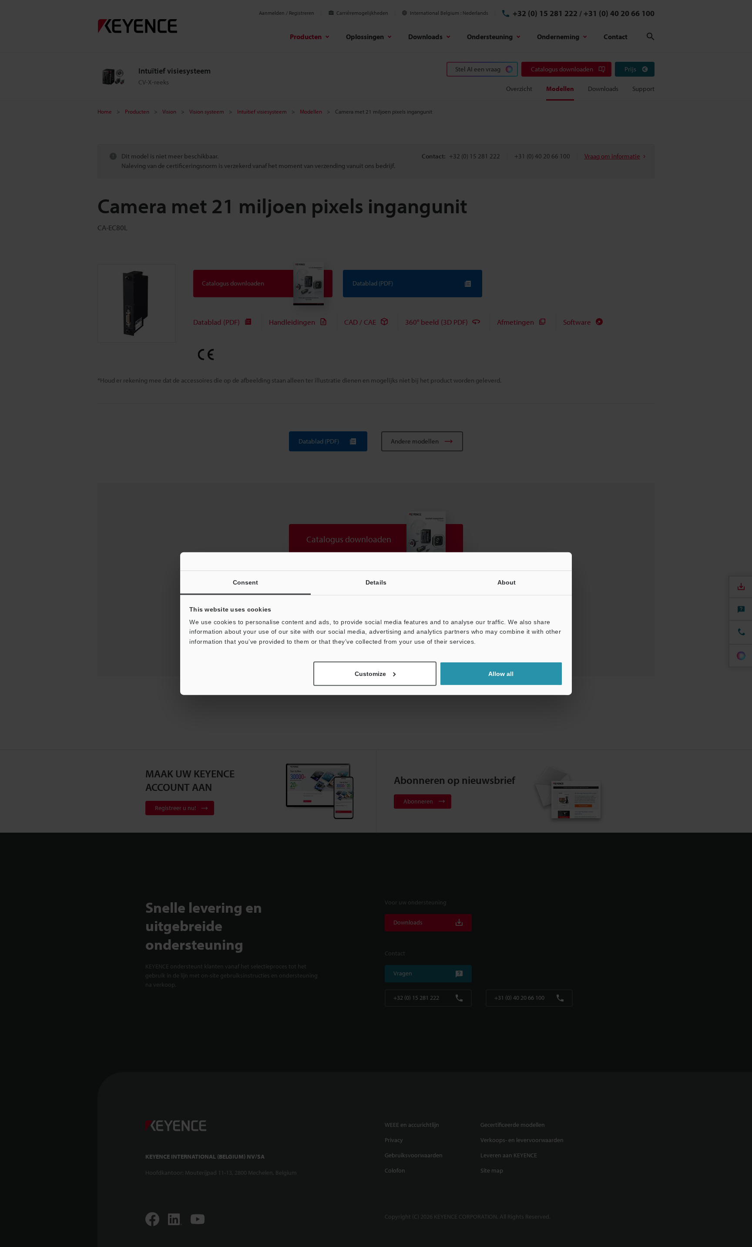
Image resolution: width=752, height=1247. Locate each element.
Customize (370, 673)
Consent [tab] (245, 581)
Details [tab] (376, 581)
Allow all (501, 673)
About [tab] (506, 581)
